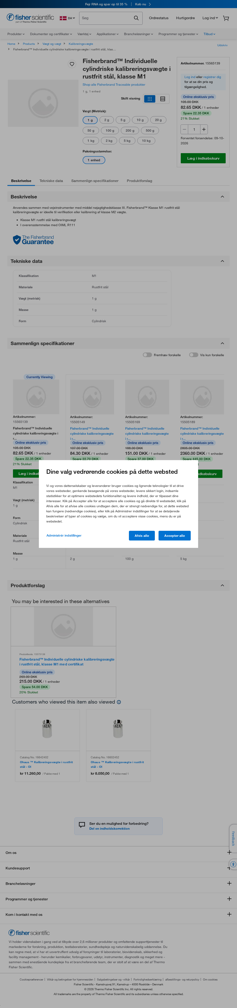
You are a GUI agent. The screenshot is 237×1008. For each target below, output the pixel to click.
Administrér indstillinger (64, 535)
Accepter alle (174, 536)
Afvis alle (142, 536)
